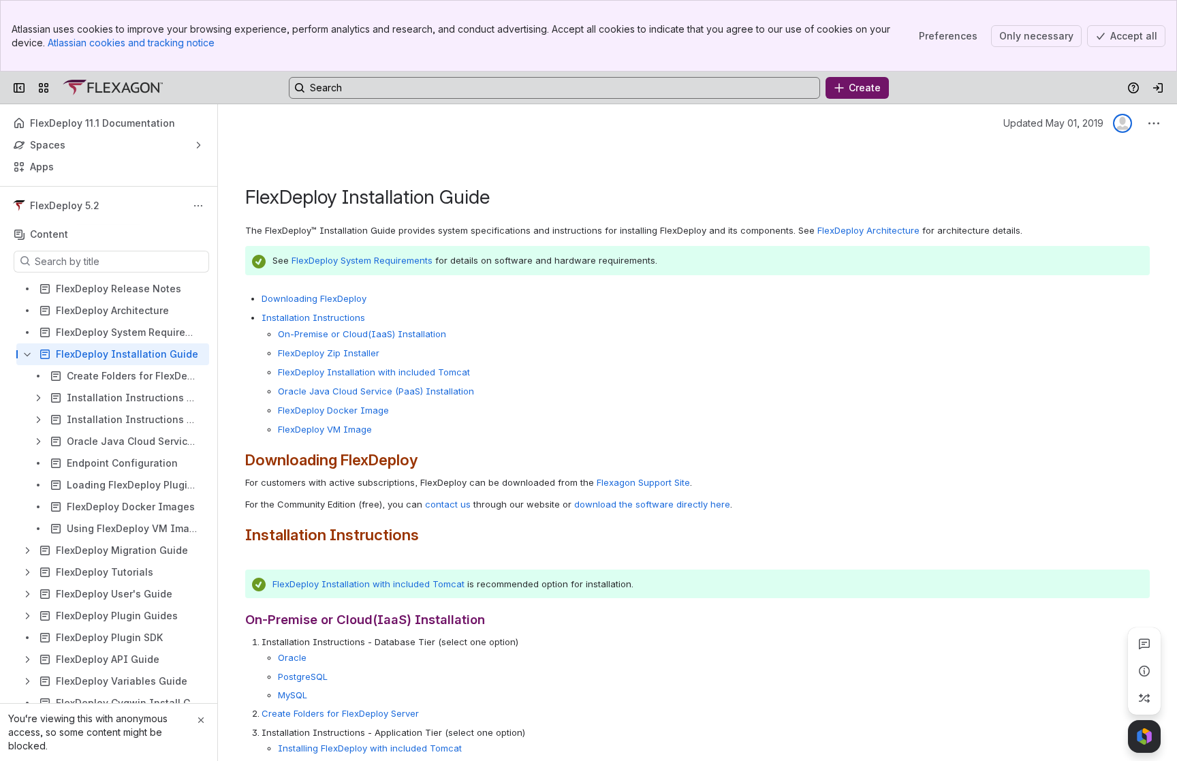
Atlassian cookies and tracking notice (131, 42)
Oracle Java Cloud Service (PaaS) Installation (376, 391)
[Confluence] (113, 88)
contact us (448, 504)
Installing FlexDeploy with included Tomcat (370, 748)
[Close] (201, 720)
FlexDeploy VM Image (325, 429)
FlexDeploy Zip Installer (328, 352)
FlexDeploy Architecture (868, 230)
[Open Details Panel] (1144, 671)
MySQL (292, 694)
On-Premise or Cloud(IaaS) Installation (362, 333)
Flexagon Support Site (643, 482)
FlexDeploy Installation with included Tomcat (374, 372)
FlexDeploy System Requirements (362, 260)
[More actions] (198, 206)
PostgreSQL (303, 676)
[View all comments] (1144, 644)
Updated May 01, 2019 (1053, 123)
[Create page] (1144, 698)
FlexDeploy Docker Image (333, 410)
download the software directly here (652, 504)
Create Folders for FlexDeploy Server (340, 713)
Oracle (292, 657)
